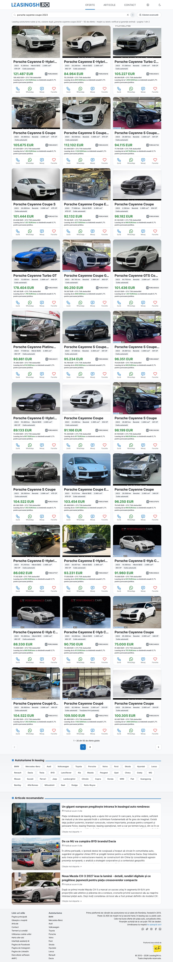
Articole (15, 923)
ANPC (14, 958)
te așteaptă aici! (154, 924)
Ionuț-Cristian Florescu (157, 948)
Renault (52, 955)
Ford (51, 941)
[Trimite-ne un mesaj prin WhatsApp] (142, 929)
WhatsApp (30, 92)
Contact (15, 927)
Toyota (52, 930)
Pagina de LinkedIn (20, 951)
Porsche (52, 934)
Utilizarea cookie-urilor (21, 934)
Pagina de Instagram (21, 948)
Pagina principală (19, 917)
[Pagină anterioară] (14, 747)
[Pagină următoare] (158, 747)
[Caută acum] (132, 15)
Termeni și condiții (19, 930)
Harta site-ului (18, 937)
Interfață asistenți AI (20, 941)
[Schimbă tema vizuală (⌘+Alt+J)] (159, 5)
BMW (51, 917)
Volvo (51, 937)
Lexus (51, 951)
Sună (18, 92)
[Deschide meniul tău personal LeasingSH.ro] (148, 5)
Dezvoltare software (20, 955)
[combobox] (73, 15)
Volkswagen (54, 927)
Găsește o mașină (19, 920)
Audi (51, 923)
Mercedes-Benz (56, 920)
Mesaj (42, 92)
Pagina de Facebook (21, 944)
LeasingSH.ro (155, 955)
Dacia (51, 958)
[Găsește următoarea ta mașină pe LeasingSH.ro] (30, 4)
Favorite (54, 92)
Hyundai (52, 948)
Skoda (51, 944)
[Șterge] (128, 15)
